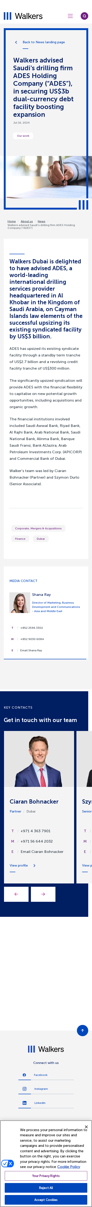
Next (43, 894)
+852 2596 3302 (31, 627)
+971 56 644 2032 (37, 841)
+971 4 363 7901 (35, 831)
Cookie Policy (68, 1167)
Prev (16, 894)
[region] (46, 1163)
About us (27, 221)
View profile (19, 865)
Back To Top (82, 1030)
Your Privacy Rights (46, 1176)
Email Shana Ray (31, 650)
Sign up (46, 1018)
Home (12, 221)
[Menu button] (70, 16)
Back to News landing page (44, 42)
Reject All (46, 1188)
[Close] (86, 1127)
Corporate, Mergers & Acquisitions (38, 528)
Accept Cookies (46, 1200)
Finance (20, 538)
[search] (84, 16)
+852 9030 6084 (32, 639)
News (41, 221)
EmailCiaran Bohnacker (42, 851)
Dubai (41, 538)
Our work (23, 135)
